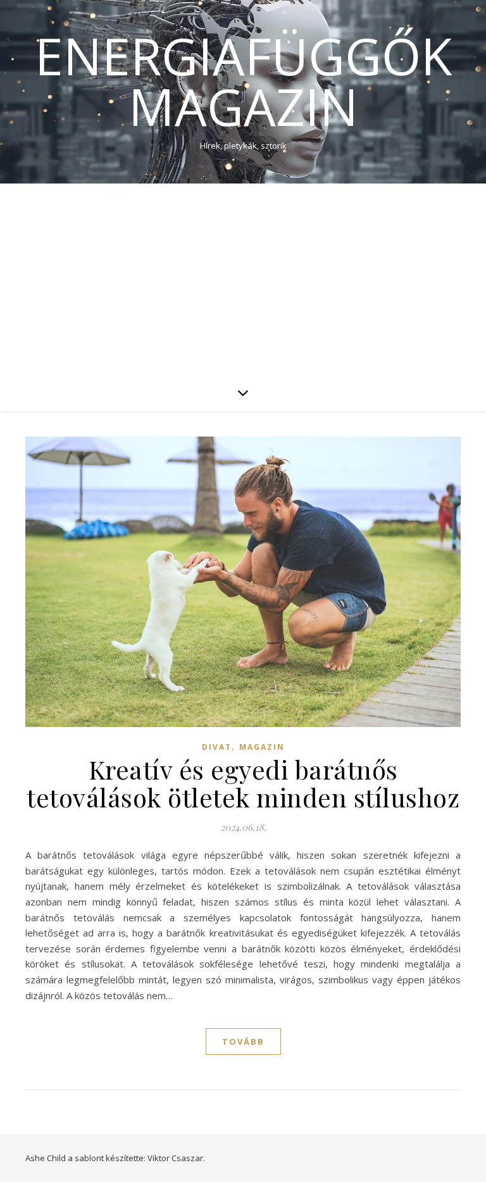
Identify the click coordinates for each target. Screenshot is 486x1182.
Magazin (262, 747)
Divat (217, 747)
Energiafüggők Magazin (243, 81)
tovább (243, 1041)
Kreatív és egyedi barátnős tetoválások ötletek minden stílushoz (243, 783)
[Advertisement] (243, 278)
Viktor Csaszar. (176, 1158)
